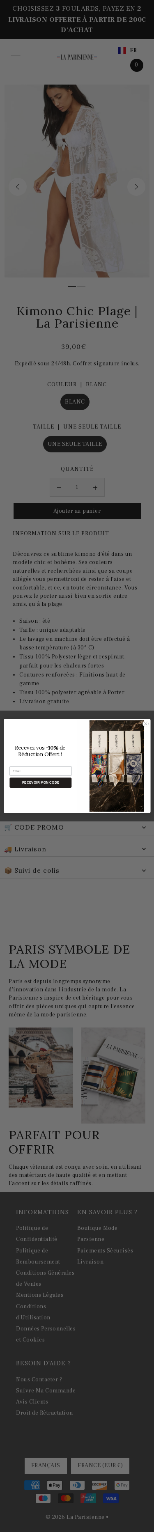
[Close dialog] (145, 723)
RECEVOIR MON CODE (40, 782)
